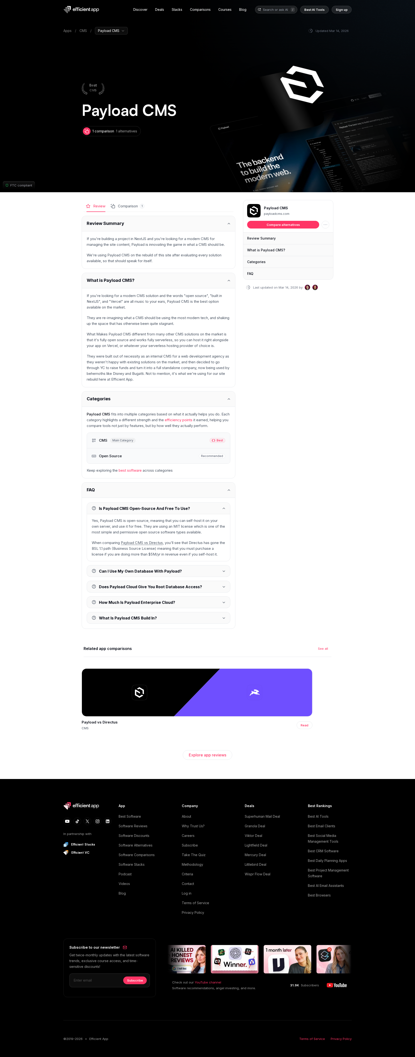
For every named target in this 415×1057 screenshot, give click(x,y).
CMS (83, 31)
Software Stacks (132, 864)
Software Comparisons (137, 855)
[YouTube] (67, 821)
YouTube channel (208, 982)
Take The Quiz (194, 855)
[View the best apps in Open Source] (158, 456)
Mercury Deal (255, 855)
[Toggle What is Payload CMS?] (158, 280)
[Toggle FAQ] (158, 490)
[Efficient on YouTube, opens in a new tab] (337, 985)
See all (323, 648)
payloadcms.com (276, 214)
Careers (188, 836)
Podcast (125, 874)
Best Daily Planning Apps (327, 861)
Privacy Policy (193, 912)
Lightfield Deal (256, 845)
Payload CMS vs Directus (142, 542)
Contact (188, 884)
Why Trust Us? (193, 826)
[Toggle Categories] (158, 399)
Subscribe (190, 845)
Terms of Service (195, 903)
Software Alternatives (136, 845)
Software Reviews (133, 826)
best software (130, 470)
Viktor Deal (253, 836)
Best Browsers (319, 895)
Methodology (192, 864)
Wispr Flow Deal (257, 874)
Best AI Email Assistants (326, 886)
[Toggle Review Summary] (158, 223)
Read (304, 725)
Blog (122, 893)
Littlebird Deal (255, 864)
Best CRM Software (323, 851)
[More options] (325, 225)
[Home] (82, 9)
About (186, 816)
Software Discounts (134, 836)
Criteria (187, 874)
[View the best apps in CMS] (158, 440)
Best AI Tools (318, 816)
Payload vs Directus (100, 722)
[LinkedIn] (107, 821)
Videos (124, 884)
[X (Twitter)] (87, 821)
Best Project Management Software (328, 873)
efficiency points (178, 420)
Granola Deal (255, 826)
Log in (186, 893)
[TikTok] (77, 821)
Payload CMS (276, 208)
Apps (67, 31)
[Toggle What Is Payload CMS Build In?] (158, 618)
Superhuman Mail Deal (262, 816)
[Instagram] (97, 821)
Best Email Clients (321, 826)
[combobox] (276, 9)
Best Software (130, 816)
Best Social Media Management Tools (323, 838)
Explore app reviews (207, 755)
